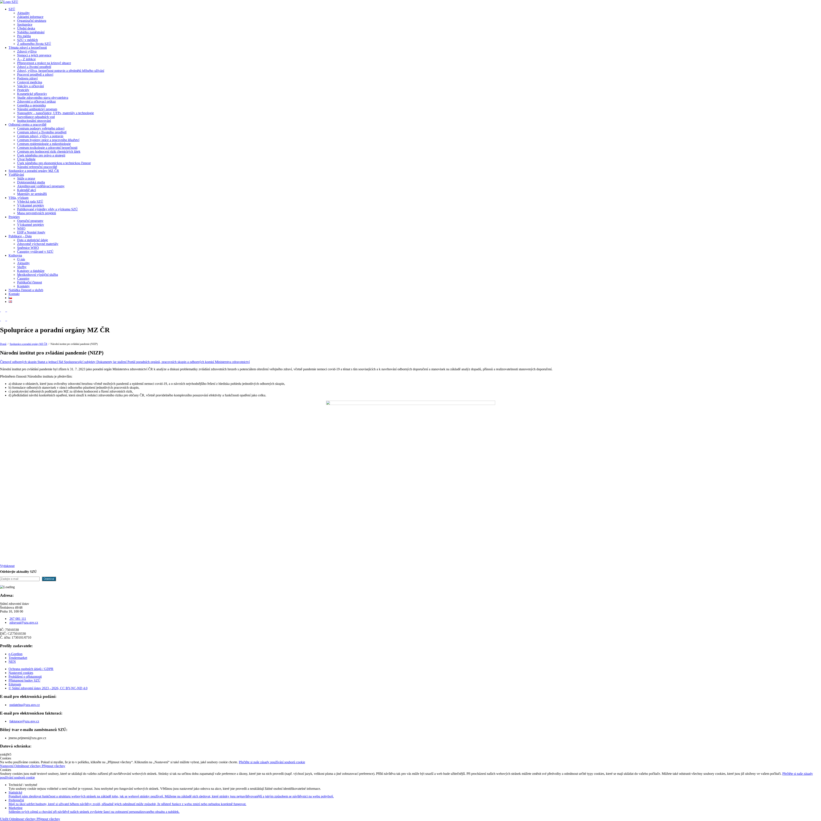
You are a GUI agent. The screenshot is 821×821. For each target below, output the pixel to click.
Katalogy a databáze (30, 271)
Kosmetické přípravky (32, 94)
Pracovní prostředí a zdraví (35, 74)
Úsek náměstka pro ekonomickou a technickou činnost (54, 163)
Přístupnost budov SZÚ (24, 680)
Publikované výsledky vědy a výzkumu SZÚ (47, 209)
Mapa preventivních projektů (36, 213)
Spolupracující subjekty (80, 362)
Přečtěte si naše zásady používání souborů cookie (272, 762)
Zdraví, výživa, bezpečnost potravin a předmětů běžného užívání (60, 70)
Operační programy (30, 221)
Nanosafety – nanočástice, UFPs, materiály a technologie (55, 113)
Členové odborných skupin (18, 362)
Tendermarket (18, 658)
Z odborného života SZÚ (34, 44)
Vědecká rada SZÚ (30, 201)
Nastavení (7, 766)
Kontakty (23, 286)
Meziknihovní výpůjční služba (37, 274)
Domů (3, 344)
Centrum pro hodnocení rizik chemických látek (48, 151)
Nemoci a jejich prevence (34, 55)
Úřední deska (26, 28)
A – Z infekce (26, 59)
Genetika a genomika (31, 105)
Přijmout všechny (53, 766)
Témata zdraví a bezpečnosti (28, 47)
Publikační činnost (29, 282)
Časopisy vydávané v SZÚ (35, 251)
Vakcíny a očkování (30, 86)
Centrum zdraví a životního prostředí (41, 132)
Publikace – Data (20, 236)
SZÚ (12, 9)
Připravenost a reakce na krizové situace (44, 63)
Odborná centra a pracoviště (27, 124)
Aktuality (23, 13)
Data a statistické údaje (32, 240)
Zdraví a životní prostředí (34, 67)
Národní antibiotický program (37, 109)
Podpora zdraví (27, 78)
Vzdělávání (16, 174)
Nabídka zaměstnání (30, 32)
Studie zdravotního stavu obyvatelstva (42, 97)
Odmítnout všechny (28, 766)
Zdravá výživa (27, 51)
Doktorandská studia (31, 182)
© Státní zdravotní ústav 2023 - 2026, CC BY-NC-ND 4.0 (48, 688)
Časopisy (23, 278)
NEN (12, 661)
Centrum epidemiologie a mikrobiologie (44, 144)
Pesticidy (23, 90)
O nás (21, 259)
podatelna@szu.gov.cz (24, 705)
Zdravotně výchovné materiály (37, 244)
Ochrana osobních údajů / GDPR (31, 669)
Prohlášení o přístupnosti (25, 676)
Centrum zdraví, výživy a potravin (40, 136)
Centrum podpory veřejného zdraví (40, 128)
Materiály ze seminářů (32, 194)
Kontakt (14, 294)
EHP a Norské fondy (31, 232)
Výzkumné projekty (30, 205)
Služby (22, 267)
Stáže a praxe (26, 178)
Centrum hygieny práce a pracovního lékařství (48, 140)
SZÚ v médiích (27, 40)
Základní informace (30, 17)
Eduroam (15, 684)
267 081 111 (17, 618)
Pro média (24, 36)
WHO (21, 228)
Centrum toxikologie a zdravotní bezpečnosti (47, 147)
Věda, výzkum (18, 197)
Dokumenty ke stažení (111, 362)
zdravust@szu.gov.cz (23, 622)
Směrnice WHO (28, 248)
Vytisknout (7, 566)
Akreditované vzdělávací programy (41, 186)
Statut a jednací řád (50, 362)
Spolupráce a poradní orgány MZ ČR (34, 171)
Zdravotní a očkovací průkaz (36, 101)
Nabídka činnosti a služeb (26, 290)
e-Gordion (15, 654)
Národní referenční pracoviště (37, 167)
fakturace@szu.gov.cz (24, 721)
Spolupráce (24, 24)
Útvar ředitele (26, 159)
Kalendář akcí (26, 190)
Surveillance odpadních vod (36, 117)
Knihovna (15, 255)
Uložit (4, 819)
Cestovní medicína (29, 82)
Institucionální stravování (34, 121)
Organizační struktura (31, 20)
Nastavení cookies (21, 673)
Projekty (14, 217)
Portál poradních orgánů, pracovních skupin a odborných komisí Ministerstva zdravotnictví (188, 362)
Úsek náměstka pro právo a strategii (41, 155)
